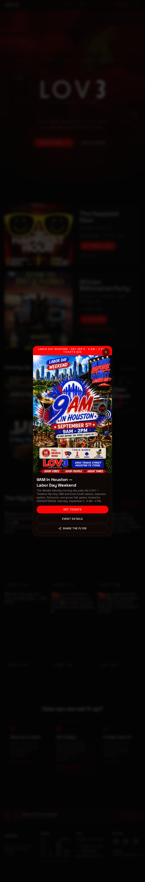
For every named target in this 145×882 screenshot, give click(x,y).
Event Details (72, 518)
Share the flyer (75, 528)
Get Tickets (72, 509)
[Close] (106, 352)
